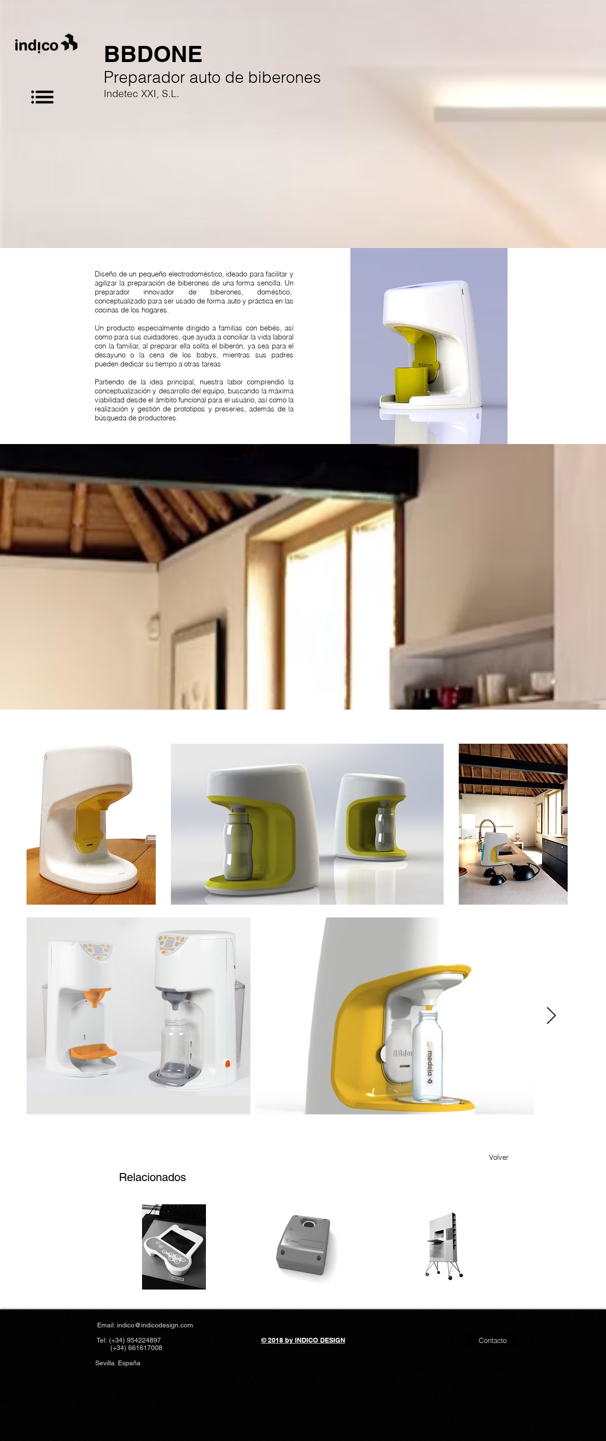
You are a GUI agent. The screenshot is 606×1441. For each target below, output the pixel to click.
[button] (42, 97)
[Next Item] (551, 1016)
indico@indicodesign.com (155, 1325)
